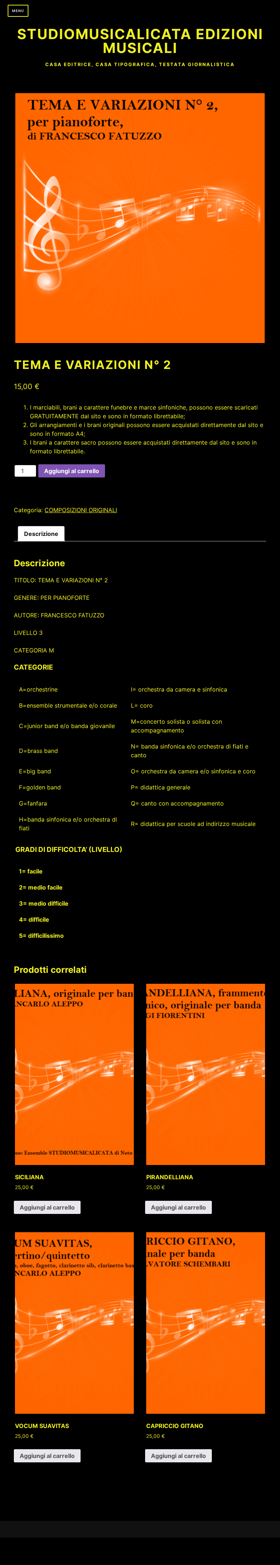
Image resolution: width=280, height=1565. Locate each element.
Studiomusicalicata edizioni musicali (140, 41)
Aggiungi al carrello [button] (47, 1207)
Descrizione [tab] (41, 533)
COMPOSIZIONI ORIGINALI (80, 510)
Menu (18, 11)
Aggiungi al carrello (71, 471)
